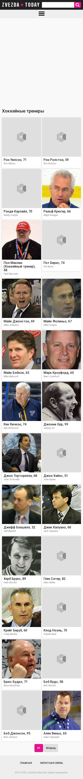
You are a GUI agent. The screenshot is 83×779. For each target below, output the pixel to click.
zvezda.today (34, 772)
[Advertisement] (41, 61)
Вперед (51, 747)
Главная (26, 762)
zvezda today (21, 4)
